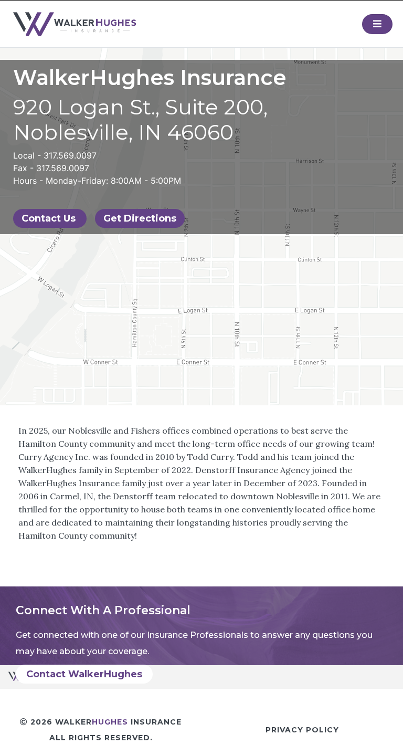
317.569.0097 (70, 155)
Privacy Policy (302, 729)
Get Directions (139, 218)
